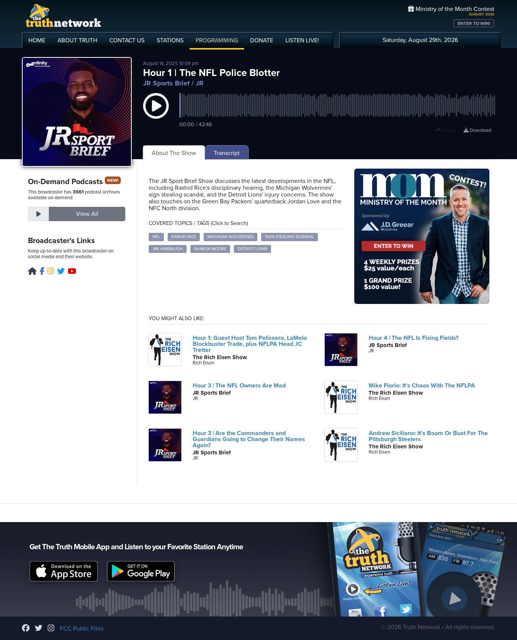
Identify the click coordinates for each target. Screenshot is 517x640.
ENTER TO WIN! (474, 23)
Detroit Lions (252, 248)
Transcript (227, 153)
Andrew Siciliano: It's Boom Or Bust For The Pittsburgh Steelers (428, 436)
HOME (36, 40)
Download (480, 130)
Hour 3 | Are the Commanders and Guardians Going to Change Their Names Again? (249, 439)
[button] (156, 113)
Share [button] (448, 130)
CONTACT (127, 40)
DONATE (261, 40)
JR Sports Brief (166, 83)
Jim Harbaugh (168, 248)
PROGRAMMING (217, 40)
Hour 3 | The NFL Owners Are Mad (239, 385)
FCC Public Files (81, 628)
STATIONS (170, 40)
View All (87, 214)
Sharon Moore (210, 248)
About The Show (174, 153)
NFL (156, 236)
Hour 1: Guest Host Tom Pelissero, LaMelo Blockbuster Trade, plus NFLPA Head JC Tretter (250, 344)
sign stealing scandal (289, 236)
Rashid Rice (183, 236)
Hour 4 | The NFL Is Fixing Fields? (413, 338)
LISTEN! (302, 40)
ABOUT (77, 40)
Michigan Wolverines (230, 236)
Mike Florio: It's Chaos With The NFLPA (422, 385)
